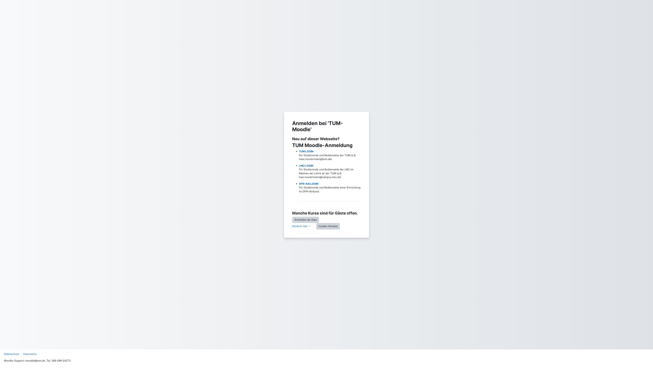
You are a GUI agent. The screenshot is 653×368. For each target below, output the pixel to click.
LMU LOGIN (306, 165)
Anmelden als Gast (305, 219)
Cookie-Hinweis (328, 226)
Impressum (30, 354)
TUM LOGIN (306, 151)
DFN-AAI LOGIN (308, 183)
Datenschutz (11, 354)
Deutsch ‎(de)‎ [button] (300, 226)
